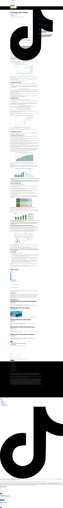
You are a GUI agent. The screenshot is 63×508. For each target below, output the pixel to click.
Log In (0, 501)
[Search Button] (17, 7)
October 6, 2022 (12, 14)
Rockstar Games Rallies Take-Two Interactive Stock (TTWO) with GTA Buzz (23, 46)
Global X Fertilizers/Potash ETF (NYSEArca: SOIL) (28, 290)
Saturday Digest (13, 368)
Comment (11, 353)
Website (11, 357)
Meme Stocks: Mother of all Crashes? (15, 281)
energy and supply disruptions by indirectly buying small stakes (30, 249)
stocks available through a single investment (23, 260)
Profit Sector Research (13, 302)
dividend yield (31, 181)
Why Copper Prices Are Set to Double (18, 343)
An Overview (12, 36)
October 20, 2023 (12, 336)
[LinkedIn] (24, 275)
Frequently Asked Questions (4, 404)
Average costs (27, 145)
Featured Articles (15, 15)
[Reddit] (24, 276)
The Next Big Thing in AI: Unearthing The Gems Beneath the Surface (22, 327)
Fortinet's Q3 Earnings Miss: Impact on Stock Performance (20, 49)
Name (11, 354)
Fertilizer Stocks (21, 290)
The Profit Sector (12, 272)
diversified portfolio (25, 196)
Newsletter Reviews (13, 369)
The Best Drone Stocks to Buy (14, 287)
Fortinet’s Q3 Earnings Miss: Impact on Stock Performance (20, 319)
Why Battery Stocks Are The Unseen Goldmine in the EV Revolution (22, 334)
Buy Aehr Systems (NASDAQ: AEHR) (15, 284)
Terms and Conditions (13, 370)
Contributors (12, 364)
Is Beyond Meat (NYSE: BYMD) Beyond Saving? (26, 108)
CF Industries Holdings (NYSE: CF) (15, 290)
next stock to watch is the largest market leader (16, 184)
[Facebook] (24, 273)
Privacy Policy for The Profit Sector (15, 371)
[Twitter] (24, 274)
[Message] (24, 278)
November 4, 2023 (12, 309)
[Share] (24, 279)
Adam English (13, 293)
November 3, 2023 (12, 321)
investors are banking (18, 220)
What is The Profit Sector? (14, 363)
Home (12, 361)
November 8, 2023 (12, 303)
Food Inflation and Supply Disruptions (15, 33)
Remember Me (2, 492)
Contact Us (11, 372)
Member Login (13, 362)
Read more (11, 306)
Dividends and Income (13, 366)
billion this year (12, 166)
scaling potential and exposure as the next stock (23, 256)
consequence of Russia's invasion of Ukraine (19, 83)
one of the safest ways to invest (17, 227)
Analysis (12, 15)
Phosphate (14, 291)
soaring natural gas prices (16, 142)
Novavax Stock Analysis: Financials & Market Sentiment (20, 47)
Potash (16, 291)
